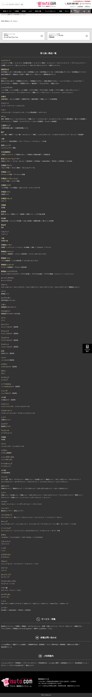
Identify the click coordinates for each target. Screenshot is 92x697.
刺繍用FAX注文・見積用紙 (36, 644)
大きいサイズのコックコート (38, 65)
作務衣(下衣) (25, 99)
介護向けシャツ (6, 419)
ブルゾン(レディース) (28, 168)
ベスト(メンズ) (5, 112)
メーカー (4, 608)
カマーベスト (43, 112)
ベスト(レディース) (18, 112)
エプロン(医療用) (6, 453)
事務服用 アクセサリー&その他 (10, 313)
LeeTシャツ (27, 603)
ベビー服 (4, 588)
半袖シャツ (4, 495)
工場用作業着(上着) (7, 128)
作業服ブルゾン (6, 165)
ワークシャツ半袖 (6, 174)
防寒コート (14, 214)
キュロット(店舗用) (51, 121)
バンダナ (73, 524)
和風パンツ (31, 119)
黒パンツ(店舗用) (80, 119)
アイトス (48, 247)
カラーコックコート (63, 63)
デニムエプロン (44, 83)
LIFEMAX (61, 161)
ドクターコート (6, 410)
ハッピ (3, 548)
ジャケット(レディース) (22, 406)
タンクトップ (6, 574)
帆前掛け (34, 83)
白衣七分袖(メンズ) (19, 72)
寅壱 (33, 247)
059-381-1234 (46, 683)
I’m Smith (69, 161)
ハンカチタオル (38, 537)
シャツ (3, 417)
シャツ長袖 (23, 90)
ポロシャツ (5, 486)
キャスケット (27, 134)
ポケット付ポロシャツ (61, 488)
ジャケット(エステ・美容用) (9, 347)
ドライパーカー (37, 504)
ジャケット (5, 103)
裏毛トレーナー (19, 511)
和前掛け (15, 83)
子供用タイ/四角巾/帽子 (34, 154)
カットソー (58, 274)
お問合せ (87, 6)
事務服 (24, 11)
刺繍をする (77, 626)
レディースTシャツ (62, 482)
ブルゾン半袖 (5, 168)
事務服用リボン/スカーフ (8, 307)
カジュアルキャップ (7, 524)
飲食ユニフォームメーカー (10, 159)
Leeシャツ (36, 603)
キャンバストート (6, 530)
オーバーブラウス (7, 278)
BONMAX (29, 161)
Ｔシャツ (4, 477)
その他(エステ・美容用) (8, 400)
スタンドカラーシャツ (8, 92)
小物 (2, 139)
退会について (30, 665)
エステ (30, 11)
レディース (10, 105)
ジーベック (10, 247)
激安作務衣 (35, 99)
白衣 (2, 351)
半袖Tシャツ (29, 479)
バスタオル (4, 537)
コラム (50, 628)
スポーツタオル (26, 537)
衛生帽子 (81, 134)
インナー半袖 (5, 181)
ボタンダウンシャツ (72, 90)
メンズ (3, 105)
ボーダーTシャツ (20, 482)
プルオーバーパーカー (8, 504)
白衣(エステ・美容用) (7, 353)
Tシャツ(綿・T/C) (6, 479)
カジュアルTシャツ (7, 482)
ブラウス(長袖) (48, 274)
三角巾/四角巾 (13, 141)
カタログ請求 (87, 350)
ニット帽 (55, 524)
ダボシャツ (38, 74)
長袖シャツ (23, 495)
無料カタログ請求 (72, 644)
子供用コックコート (7, 154)
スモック (4, 201)
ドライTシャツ (18, 479)
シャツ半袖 (4, 90)
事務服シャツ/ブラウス (9, 271)
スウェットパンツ (27, 517)
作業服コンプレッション (9, 178)
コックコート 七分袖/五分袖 (22, 63)
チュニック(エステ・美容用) (9, 333)
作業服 (17, 11)
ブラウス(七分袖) (37, 274)
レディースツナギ (34, 188)
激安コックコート (54, 65)
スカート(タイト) (6, 287)
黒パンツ (17, 517)
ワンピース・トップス (8, 583)
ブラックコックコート (78, 63)
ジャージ (4, 568)
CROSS (56, 35)
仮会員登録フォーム (81, 663)
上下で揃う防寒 (40, 214)
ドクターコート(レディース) (26, 413)
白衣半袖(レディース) (46, 72)
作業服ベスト (6, 192)
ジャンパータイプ (6, 564)
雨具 (2, 227)
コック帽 (4, 134)
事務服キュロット (74, 287)
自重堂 (3, 247)
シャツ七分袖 (14, 90)
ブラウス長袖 (59, 90)
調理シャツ (29, 74)
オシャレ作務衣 (15, 99)
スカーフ (4, 141)
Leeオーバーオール (16, 603)
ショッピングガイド (7, 663)
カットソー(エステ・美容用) (9, 327)
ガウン (3, 371)
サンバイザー (65, 524)
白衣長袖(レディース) (78, 72)
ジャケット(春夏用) (7, 254)
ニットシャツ (56, 92)
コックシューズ (6, 148)
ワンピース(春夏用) (7, 267)
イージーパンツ (6, 121)
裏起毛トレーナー (6, 511)
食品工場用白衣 (6, 74)
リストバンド (6, 541)
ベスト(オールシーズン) (31, 260)
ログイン (73, 6)
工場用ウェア (6, 125)
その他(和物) (53, 99)
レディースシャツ (67, 92)
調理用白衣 (5, 69)
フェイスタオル (15, 537)
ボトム (3, 116)
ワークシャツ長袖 (19, 174)
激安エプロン (55, 83)
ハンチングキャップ (44, 134)
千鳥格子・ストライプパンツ (21, 121)
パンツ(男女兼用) (67, 119)
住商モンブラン (6, 161)
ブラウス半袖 (33, 90)
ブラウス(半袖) (24, 274)
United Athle (46, 161)
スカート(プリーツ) (61, 287)
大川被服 (26, 247)
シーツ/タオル (6, 384)
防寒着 (3, 212)
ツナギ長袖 (13, 188)
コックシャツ (51, 63)
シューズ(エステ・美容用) (9, 393)
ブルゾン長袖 (15, 168)
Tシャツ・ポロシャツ (50, 11)
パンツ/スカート (7, 515)
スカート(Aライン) (31, 287)
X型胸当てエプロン (36, 81)
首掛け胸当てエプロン (51, 81)
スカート (4, 285)
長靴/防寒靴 (4, 221)
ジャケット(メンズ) (7, 406)
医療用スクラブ (6, 426)
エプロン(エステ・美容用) (9, 366)
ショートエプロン (65, 81)
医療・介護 (38, 11)
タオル (3, 535)
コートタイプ (18, 564)
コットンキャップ (33, 524)
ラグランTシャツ (32, 482)
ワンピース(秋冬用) (21, 267)
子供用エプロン (20, 154)
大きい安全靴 (27, 221)
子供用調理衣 (6, 152)
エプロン (4, 78)
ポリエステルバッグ (32, 530)
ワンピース (5, 338)
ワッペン (27, 141)
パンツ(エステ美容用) (7, 360)
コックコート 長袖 (39, 63)
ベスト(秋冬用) (16, 260)
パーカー (4, 501)
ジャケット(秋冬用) (21, 254)
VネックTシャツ (74, 479)
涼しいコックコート (21, 65)
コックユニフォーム (11, 35)
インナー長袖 (15, 181)
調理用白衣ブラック (50, 74)
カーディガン (6, 298)
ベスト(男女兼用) (31, 112)
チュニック (5, 331)
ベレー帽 (17, 134)
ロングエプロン (6, 83)
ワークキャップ (46, 524)
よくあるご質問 (53, 663)
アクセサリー (6, 311)
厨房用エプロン (25, 83)
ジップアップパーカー (23, 504)
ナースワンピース (6, 433)
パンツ (3, 291)
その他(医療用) (5, 473)
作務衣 (3, 96)
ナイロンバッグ (44, 530)
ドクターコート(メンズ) (8, 413)
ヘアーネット (36, 141)
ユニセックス (20, 105)
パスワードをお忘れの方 (16, 665)
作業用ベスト (5, 194)
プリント (67, 11)
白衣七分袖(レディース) (62, 72)
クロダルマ (39, 247)
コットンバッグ (19, 530)
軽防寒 (22, 214)
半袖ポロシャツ (6, 488)
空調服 (3, 205)
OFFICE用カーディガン (8, 300)
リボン (3, 304)
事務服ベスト (6, 258)
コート (3, 318)
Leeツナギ (4, 603)
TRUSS (54, 161)
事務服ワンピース (7, 265)
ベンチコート (28, 564)
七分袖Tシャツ (39, 479)
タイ (20, 141)
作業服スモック (6, 198)
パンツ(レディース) (54, 119)
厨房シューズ (6, 145)
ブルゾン (4, 561)
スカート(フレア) (19, 287)
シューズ (4, 391)
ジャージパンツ (39, 517)
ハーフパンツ (50, 517)
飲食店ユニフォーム (7, 626)
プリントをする (6, 628)
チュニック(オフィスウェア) (9, 274)
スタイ (19, 590)
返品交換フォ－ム (6, 647)
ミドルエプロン (77, 81)
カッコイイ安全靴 (15, 221)
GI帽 (34, 134)
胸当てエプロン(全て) (7, 81)
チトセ (15, 161)
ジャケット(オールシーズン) (37, 254)
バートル (19, 247)
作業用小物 (4, 241)
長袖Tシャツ (49, 479)
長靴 (14, 148)
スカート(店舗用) (38, 121)
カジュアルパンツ (20, 119)
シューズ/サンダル (7, 457)
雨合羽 (3, 225)
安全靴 (3, 218)
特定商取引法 (43, 663)
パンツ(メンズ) (41, 119)
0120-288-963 (72, 3)
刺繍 (60, 11)
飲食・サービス (7, 11)
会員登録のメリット (67, 663)
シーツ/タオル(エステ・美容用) (10, 386)
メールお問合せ (6, 644)
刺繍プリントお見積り (76, 11)
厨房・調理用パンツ (7, 119)
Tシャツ (12, 590)
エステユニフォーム (34, 626)
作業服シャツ (6, 172)
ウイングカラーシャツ (23, 92)
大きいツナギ (23, 188)
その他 (44, 141)
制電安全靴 (37, 221)
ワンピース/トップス (8, 581)
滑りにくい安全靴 (48, 221)
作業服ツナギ (6, 185)
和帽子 (11, 134)
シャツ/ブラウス (7, 87)
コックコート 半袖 (6, 63)
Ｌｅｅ (3, 601)
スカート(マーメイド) (46, 287)
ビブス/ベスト (6, 554)
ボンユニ (21, 161)
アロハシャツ (45, 92)
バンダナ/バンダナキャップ (60, 134)
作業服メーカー (6, 245)
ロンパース (4, 590)
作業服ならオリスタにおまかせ (22, 628)
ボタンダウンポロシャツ (44, 488)
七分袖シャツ (14, 495)
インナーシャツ (69, 274)
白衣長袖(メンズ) (33, 72)
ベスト (3, 110)
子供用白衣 (46, 154)
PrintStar (37, 161)
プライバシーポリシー (30, 663)
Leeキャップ (64, 603)
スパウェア (5, 377)
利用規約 (18, 663)
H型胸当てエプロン (22, 81)
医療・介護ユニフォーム (49, 626)
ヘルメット (5, 232)
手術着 (3, 437)
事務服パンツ (5, 294)
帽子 (2, 132)
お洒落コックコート (7, 65)
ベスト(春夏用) (5, 260)
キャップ (73, 134)
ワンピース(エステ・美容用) (9, 340)
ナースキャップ (6, 463)
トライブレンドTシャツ (47, 482)
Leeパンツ (45, 603)
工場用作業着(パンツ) (21, 128)
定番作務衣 (4, 99)
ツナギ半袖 (4, 188)
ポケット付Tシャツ (61, 479)
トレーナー (5, 508)
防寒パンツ (30, 214)
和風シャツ (44, 99)
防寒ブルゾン (5, 214)
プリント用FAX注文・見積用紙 (56, 644)
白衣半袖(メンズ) (6, 72)
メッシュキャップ (20, 524)
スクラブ (4, 424)
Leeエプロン (54, 603)
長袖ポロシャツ (17, 488)
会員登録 (80, 6)
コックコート (6, 60)
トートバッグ (6, 528)
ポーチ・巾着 (56, 530)
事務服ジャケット (7, 251)
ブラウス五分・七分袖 (46, 90)
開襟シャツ (36, 92)
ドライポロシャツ (29, 488)
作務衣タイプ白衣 (18, 74)
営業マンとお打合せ (40, 628)
